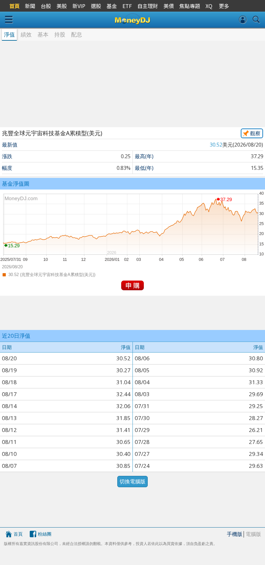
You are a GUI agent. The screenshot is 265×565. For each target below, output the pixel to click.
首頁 (18, 534)
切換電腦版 (132, 481)
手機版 (234, 534)
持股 (59, 34)
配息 (76, 34)
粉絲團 (44, 534)
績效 (26, 34)
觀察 (255, 133)
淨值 (9, 34)
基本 (42, 34)
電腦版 (253, 534)
